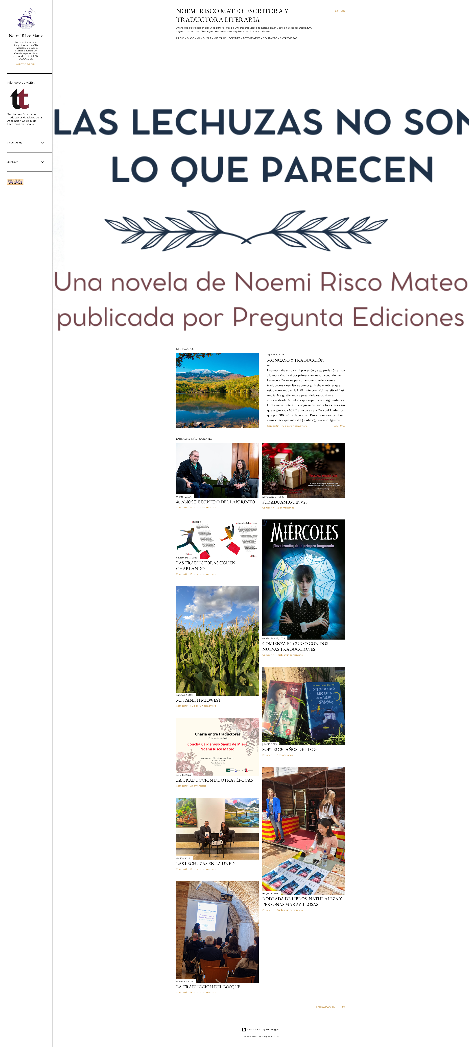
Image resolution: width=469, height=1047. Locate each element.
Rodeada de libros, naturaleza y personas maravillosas (302, 901)
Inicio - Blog (185, 38)
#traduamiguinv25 (285, 502)
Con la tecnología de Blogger (263, 1029)
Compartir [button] (273, 425)
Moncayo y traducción (295, 360)
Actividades (252, 38)
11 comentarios (285, 755)
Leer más (339, 425)
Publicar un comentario (294, 425)
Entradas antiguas (330, 1007)
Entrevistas (289, 38)
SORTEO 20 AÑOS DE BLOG (289, 749)
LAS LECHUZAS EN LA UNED (205, 863)
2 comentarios (198, 785)
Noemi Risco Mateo (26, 35)
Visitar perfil (26, 64)
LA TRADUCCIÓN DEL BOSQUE (208, 987)
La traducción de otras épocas (214, 780)
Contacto (270, 38)
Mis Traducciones (227, 38)
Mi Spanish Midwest (198, 700)
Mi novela (204, 38)
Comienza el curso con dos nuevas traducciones (295, 646)
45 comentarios (285, 507)
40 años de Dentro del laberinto (215, 502)
